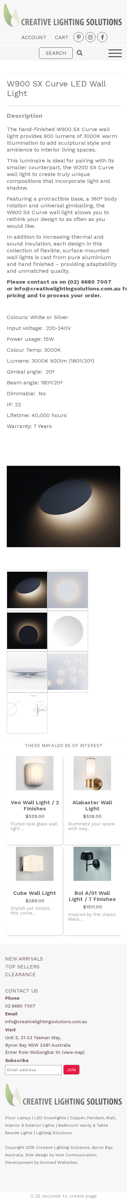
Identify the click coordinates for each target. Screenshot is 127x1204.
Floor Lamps (18, 1117)
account (33, 37)
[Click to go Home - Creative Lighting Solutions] (62, 25)
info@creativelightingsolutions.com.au (67, 288)
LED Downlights (50, 1117)
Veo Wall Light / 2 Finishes (35, 805)
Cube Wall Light (34, 893)
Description (24, 115)
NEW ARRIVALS (24, 959)
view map (73, 1052)
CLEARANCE (20, 974)
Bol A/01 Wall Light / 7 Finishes (92, 896)
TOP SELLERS (22, 967)
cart (61, 37)
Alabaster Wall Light (92, 805)
